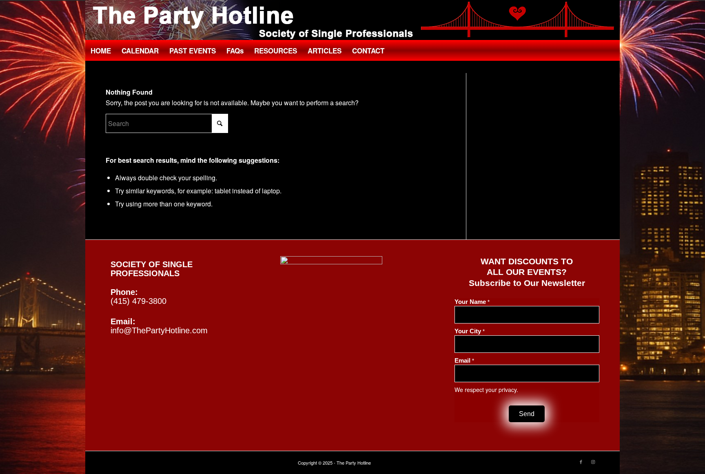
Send (526, 413)
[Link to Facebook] (581, 461)
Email (464, 360)
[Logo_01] (352, 20)
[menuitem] (100, 50)
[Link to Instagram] (593, 461)
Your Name (472, 302)
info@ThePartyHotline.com (159, 330)
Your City (469, 331)
